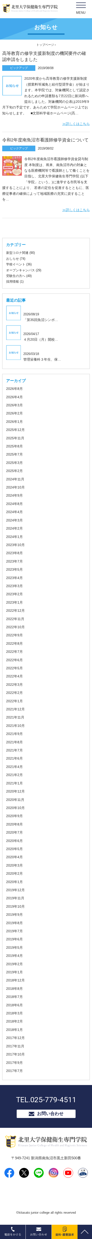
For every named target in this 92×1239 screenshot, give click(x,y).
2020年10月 (15, 808)
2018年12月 (15, 980)
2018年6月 (14, 1005)
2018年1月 (14, 1030)
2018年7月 (14, 997)
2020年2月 (14, 873)
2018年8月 (14, 989)
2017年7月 (14, 1071)
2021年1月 (14, 783)
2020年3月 (14, 865)
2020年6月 (14, 841)
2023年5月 (14, 569)
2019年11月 (15, 898)
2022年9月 (14, 635)
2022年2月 (14, 693)
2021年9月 (14, 734)
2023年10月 (15, 545)
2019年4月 (14, 956)
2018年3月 (14, 1013)
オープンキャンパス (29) (23, 270)
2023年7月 (14, 561)
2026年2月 (14, 413)
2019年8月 (14, 923)
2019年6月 (14, 939)
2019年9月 (14, 915)
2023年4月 (14, 578)
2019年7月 (14, 931)
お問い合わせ (50, 1113)
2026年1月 (14, 422)
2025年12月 (15, 430)
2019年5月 (14, 947)
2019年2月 (14, 964)
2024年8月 (14, 504)
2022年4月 (14, 676)
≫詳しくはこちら (76, 124)
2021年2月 (14, 775)
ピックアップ (19, 68)
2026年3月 (14, 405)
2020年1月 (14, 882)
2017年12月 (15, 1038)
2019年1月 (14, 972)
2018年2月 (14, 1021)
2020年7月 (14, 832)
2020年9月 (14, 816)
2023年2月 (14, 594)
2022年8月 (14, 643)
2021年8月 (14, 742)
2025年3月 (14, 463)
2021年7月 (14, 750)
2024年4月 (14, 512)
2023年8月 (14, 553)
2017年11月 (15, 1046)
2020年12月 (15, 791)
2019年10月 (15, 906)
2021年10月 (15, 726)
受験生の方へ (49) (19, 276)
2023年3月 (14, 586)
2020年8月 (14, 824)
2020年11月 (15, 800)
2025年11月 (15, 438)
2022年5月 (14, 668)
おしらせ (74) (15, 258)
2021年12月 (15, 709)
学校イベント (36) (19, 264)
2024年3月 (14, 520)
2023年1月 (14, 602)
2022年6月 (14, 660)
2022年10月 (15, 627)
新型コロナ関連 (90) (20, 253)
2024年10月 (15, 487)
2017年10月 (15, 1054)
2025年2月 (14, 471)
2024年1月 (14, 537)
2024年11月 (15, 479)
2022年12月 (15, 610)
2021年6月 (14, 758)
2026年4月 (14, 397)
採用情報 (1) (15, 281)
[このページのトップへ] (84, 1227)
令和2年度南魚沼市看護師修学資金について (45, 140)
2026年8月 (14, 389)
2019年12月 (15, 890)
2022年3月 (14, 685)
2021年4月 (14, 767)
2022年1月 (14, 701)
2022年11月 (15, 619)
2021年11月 (15, 717)
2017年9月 (14, 1063)
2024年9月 (14, 495)
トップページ (45, 44)
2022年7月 (14, 652)
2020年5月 (14, 849)
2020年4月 (14, 857)
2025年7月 (14, 454)
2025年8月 (14, 446)
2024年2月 (14, 528)
